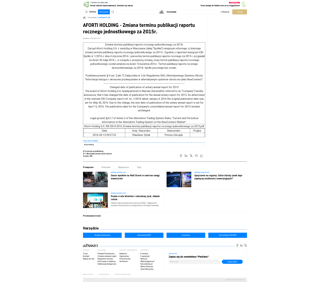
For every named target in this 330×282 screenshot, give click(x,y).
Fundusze (186, 235)
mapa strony (88, 274)
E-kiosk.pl (144, 254)
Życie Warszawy (147, 269)
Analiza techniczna (102, 235)
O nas (85, 254)
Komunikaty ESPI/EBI (227, 235)
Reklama (123, 254)
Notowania (104, 12)
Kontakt (86, 256)
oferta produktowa (122, 274)
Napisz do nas (88, 259)
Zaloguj (240, 12)
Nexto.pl (144, 259)
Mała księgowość (147, 261)
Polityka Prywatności (106, 254)
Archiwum (123, 261)
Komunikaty (171, 12)
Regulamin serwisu (105, 259)
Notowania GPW (144, 235)
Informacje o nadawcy (107, 261)
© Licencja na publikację (93, 151)
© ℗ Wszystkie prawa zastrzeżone (97, 154)
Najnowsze (123, 167)
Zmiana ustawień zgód (107, 256)
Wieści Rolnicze (147, 266)
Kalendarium (104, 274)
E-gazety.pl (145, 256)
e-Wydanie (225, 12)
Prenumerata (124, 259)
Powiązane (88, 167)
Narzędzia (91, 228)
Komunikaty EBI (104, 17)
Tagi (139, 167)
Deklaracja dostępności (107, 264)
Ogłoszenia (124, 256)
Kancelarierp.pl (146, 264)
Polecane (106, 167)
